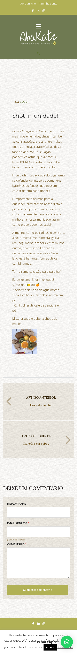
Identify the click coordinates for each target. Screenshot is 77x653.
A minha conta (48, 3)
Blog (24, 101)
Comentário (16, 544)
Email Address (18, 523)
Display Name (17, 503)
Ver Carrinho (28, 3)
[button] (67, 642)
